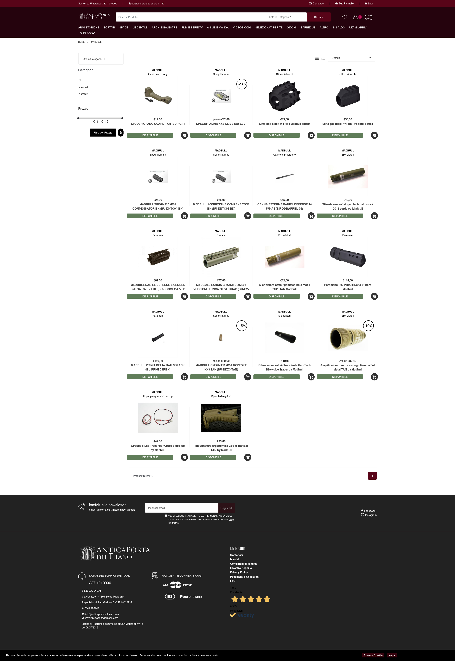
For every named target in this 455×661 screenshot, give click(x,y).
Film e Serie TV (192, 27)
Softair (109, 27)
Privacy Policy (239, 572)
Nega (392, 655)
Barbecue (308, 27)
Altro (324, 27)
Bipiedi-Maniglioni (221, 396)
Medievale (140, 27)
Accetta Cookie (373, 655)
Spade (123, 27)
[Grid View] (317, 57)
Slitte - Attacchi (284, 74)
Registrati (226, 508)
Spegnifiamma (221, 74)
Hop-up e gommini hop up (158, 396)
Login (371, 3)
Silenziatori (348, 154)
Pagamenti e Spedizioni (244, 577)
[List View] (323, 57)
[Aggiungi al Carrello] (184, 135)
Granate (221, 235)
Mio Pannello (346, 3)
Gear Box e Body (157, 74)
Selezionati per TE (269, 27)
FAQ (232, 581)
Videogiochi (242, 27)
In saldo (339, 27)
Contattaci (318, 3)
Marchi (234, 559)
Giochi (291, 27)
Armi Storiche (88, 27)
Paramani (157, 235)
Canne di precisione (284, 154)
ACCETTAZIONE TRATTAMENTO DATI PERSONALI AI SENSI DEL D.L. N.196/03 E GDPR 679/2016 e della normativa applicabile (201, 519)
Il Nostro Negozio (241, 568)
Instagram (371, 515)
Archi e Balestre (164, 27)
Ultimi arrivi (358, 27)
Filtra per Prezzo (102, 132)
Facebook (370, 511)
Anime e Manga (218, 27)
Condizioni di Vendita (243, 564)
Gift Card (87, 32)
